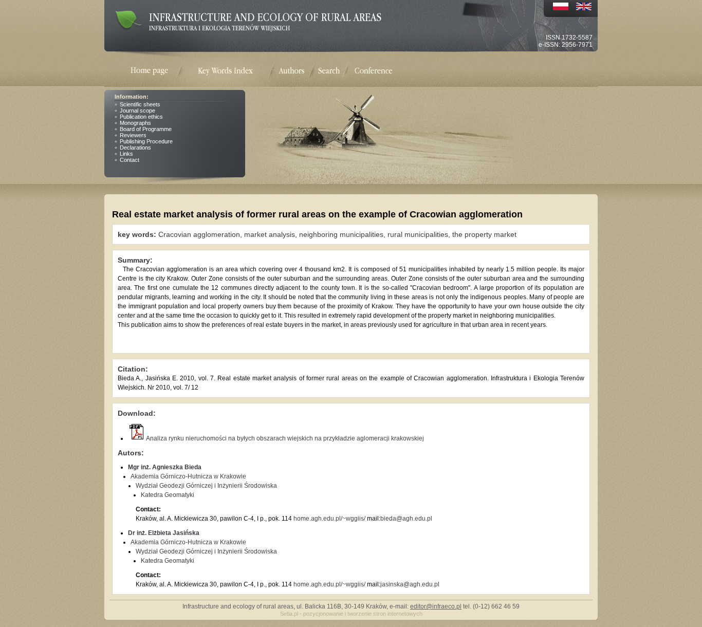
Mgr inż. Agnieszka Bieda (164, 467)
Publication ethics (141, 117)
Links (126, 154)
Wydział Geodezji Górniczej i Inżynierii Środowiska (206, 485)
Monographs (135, 123)
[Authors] (291, 70)
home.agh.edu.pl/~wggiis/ (329, 518)
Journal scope (137, 110)
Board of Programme (146, 129)
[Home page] (156, 71)
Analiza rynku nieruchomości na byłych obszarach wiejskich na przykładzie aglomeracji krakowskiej (285, 438)
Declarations (135, 147)
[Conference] (373, 70)
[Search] (329, 70)
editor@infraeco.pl (435, 606)
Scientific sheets (140, 104)
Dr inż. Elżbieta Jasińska (163, 533)
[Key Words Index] (225, 71)
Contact (129, 160)
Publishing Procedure (146, 141)
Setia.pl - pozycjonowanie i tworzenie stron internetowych (351, 614)
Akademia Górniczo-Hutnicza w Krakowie (188, 476)
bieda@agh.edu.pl (406, 518)
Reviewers (133, 135)
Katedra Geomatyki (167, 495)
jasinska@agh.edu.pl (409, 584)
